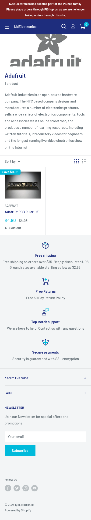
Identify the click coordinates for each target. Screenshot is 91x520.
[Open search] (63, 26)
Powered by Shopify (18, 510)
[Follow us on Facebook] (8, 488)
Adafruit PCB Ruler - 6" (22, 212)
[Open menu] (7, 27)
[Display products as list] (84, 161)
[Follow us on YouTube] (34, 488)
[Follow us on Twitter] (17, 488)
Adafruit (11, 205)
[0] (82, 26)
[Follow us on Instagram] (25, 488)
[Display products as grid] (76, 161)
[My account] (73, 26)
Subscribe (20, 450)
